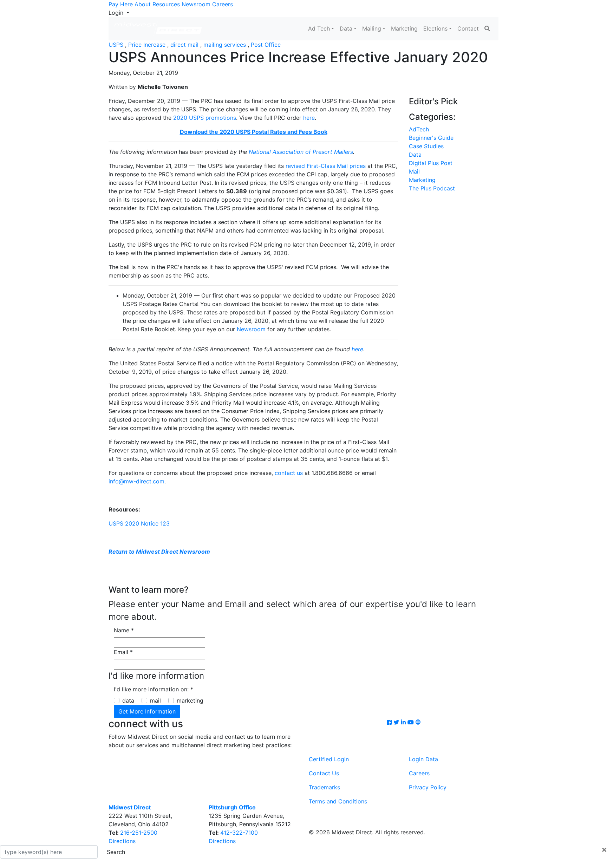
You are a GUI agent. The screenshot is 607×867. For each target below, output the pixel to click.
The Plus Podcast (432, 188)
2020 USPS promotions (204, 117)
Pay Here (121, 4)
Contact (468, 28)
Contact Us (324, 773)
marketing (190, 700)
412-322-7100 (239, 832)
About (143, 4)
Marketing (404, 28)
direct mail (184, 44)
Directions (122, 841)
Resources (166, 4)
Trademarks (324, 787)
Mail (414, 171)
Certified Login (329, 759)
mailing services (224, 44)
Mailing (371, 28)
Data (346, 28)
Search (116, 851)
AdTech (419, 129)
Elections (435, 28)
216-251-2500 (138, 832)
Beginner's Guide (431, 137)
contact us (289, 472)
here (309, 117)
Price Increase (146, 44)
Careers (222, 4)
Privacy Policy (427, 787)
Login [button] (117, 12)
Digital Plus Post (430, 163)
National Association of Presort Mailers (301, 151)
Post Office (266, 44)
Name (124, 630)
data (128, 700)
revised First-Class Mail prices (326, 165)
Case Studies (426, 146)
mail (155, 700)
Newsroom (196, 4)
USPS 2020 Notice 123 (139, 523)
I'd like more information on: (153, 689)
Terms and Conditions (338, 801)
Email (123, 652)
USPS (116, 44)
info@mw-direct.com (136, 481)
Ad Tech (319, 28)
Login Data (423, 759)
